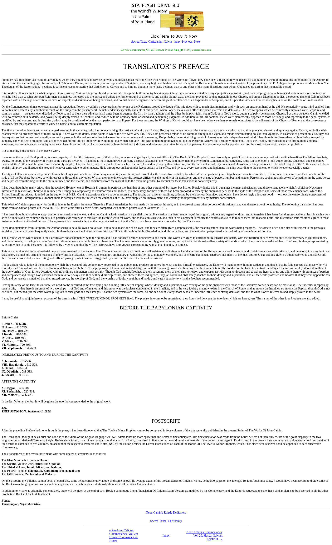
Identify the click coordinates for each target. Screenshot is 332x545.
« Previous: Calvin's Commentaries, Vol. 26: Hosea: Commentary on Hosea (123, 535)
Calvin (168, 41)
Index (176, 41)
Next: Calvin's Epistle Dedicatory (166, 512)
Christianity (155, 41)
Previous (187, 41)
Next (197, 41)
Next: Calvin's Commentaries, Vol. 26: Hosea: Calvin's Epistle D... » (204, 535)
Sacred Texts (139, 41)
